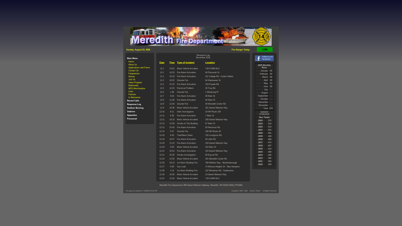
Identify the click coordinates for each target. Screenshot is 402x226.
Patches (132, 94)
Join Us (131, 79)
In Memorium (134, 97)
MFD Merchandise (136, 88)
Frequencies (134, 73)
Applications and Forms (139, 67)
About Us (132, 64)
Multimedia (133, 85)
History (131, 76)
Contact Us (133, 70)
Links (130, 91)
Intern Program (135, 82)
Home (131, 61)
